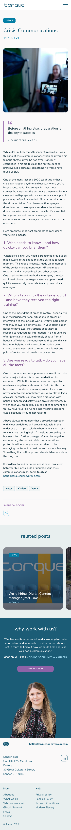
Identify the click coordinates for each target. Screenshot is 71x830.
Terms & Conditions (47, 803)
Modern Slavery (45, 807)
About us (8, 794)
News (6, 812)
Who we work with (14, 803)
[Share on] (6, 513)
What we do (10, 799)
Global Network (12, 807)
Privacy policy (44, 794)
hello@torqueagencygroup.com (22, 476)
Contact (7, 816)
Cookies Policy (44, 799)
